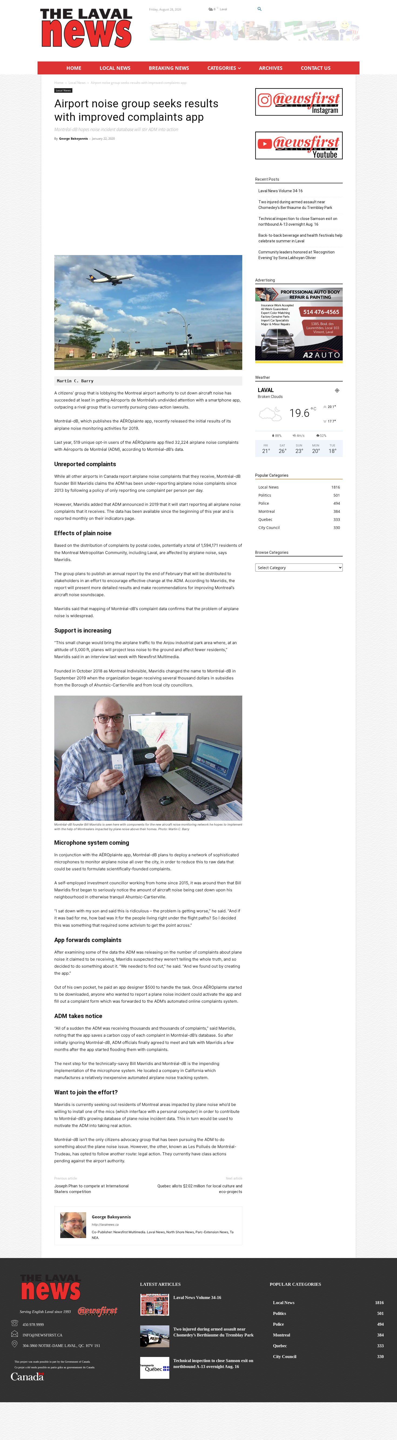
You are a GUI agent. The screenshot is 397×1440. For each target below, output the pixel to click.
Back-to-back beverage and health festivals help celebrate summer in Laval (300, 238)
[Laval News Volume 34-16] (154, 1305)
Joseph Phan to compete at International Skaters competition (91, 1189)
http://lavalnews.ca (105, 1224)
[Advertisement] (148, 184)
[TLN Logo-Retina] (87, 28)
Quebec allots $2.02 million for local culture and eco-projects (199, 1189)
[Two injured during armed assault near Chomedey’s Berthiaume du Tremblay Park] (154, 1336)
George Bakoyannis (73, 138)
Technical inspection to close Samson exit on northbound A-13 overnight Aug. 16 (297, 221)
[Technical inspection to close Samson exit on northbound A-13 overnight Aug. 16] (154, 1368)
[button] (259, 9)
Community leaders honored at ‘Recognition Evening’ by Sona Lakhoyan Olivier (296, 255)
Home (58, 82)
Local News (77, 82)
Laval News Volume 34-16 (280, 191)
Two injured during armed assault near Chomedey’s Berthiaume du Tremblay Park (295, 205)
